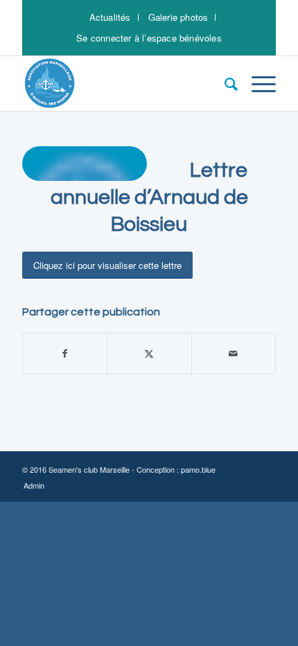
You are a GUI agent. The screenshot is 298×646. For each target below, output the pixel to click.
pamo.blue (198, 469)
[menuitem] (110, 17)
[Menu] (257, 83)
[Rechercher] (224, 83)
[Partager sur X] (149, 353)
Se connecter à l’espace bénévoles (149, 37)
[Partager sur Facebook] (65, 353)
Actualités (110, 17)
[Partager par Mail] (233, 353)
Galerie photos (178, 17)
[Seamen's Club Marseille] (123, 83)
